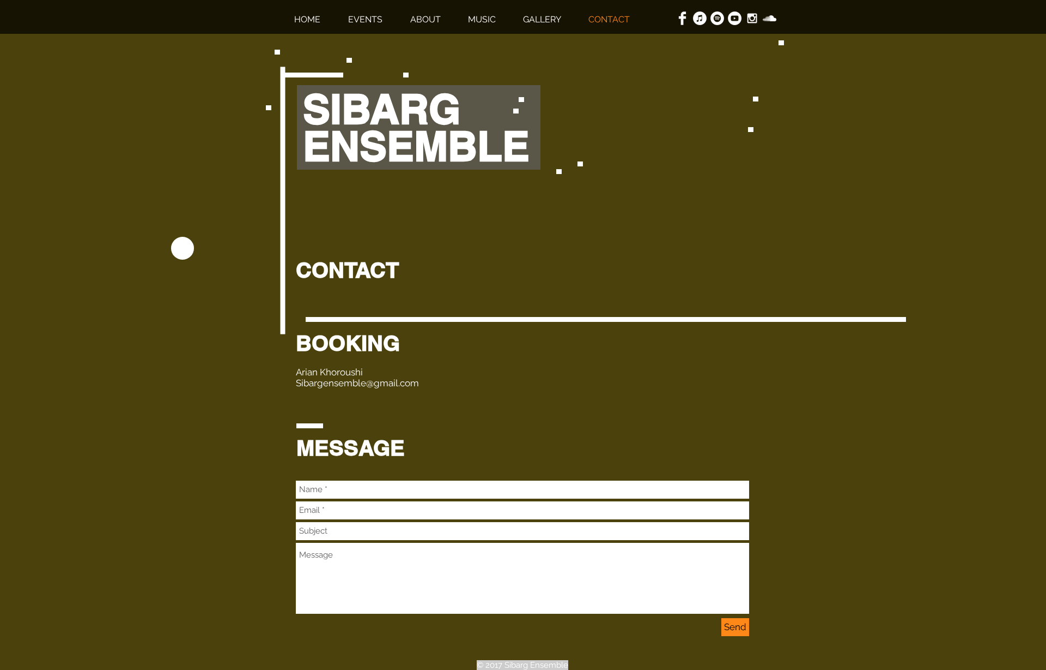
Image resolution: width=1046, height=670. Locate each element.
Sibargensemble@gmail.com (357, 383)
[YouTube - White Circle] (734, 18)
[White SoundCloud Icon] (769, 18)
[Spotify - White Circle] (717, 18)
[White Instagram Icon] (752, 18)
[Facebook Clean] (682, 18)
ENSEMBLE (422, 146)
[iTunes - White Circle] (700, 18)
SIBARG (387, 109)
